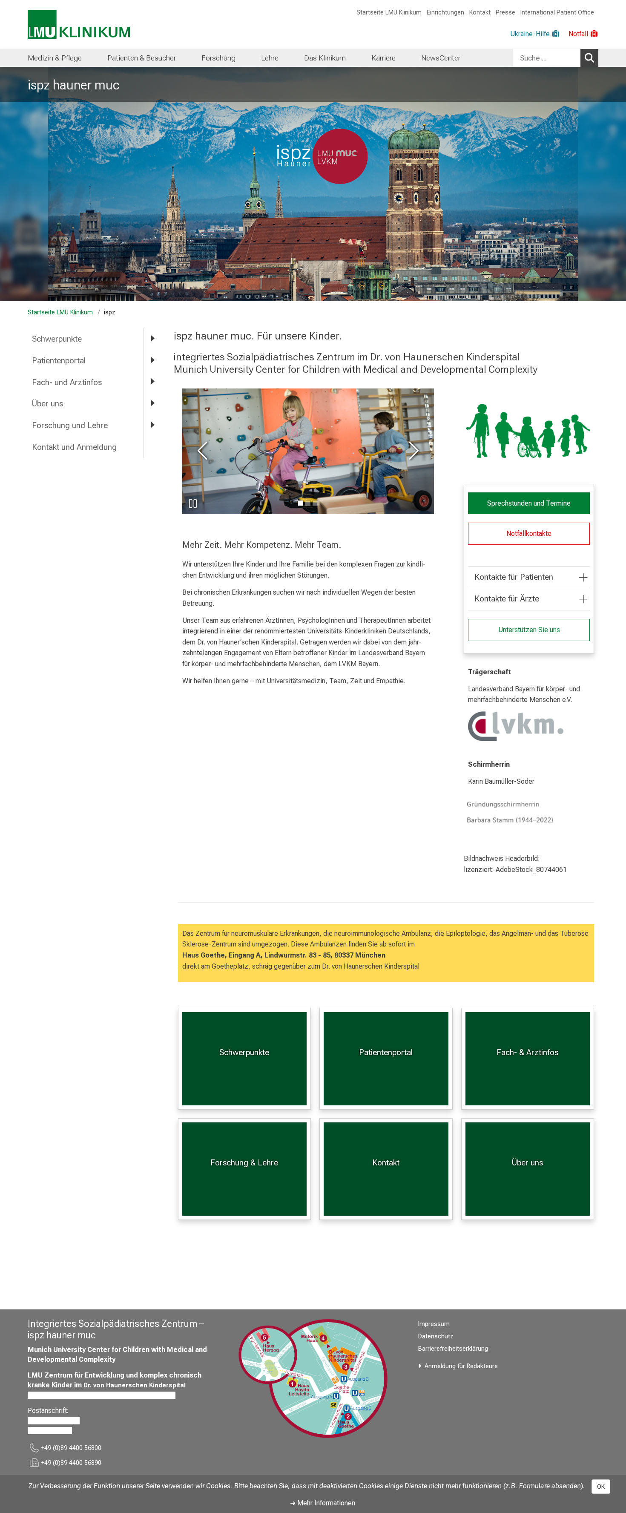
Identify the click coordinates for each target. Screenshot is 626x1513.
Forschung (218, 58)
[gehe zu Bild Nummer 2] (315, 503)
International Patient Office (557, 12)
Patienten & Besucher (141, 58)
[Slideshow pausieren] (193, 503)
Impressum (434, 1324)
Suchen (589, 58)
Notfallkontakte (528, 533)
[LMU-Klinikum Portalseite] (79, 24)
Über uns (47, 403)
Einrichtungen (445, 12)
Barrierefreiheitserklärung (453, 1348)
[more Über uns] (152, 403)
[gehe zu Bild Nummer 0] (300, 503)
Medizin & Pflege (55, 58)
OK (601, 1486)
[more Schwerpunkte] (152, 338)
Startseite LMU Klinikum (389, 12)
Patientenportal (59, 360)
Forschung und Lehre (70, 425)
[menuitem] (55, 58)
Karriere (383, 58)
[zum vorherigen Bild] (204, 451)
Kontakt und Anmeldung (74, 447)
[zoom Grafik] (529, 431)
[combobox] (555, 58)
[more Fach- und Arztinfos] (152, 382)
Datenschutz (436, 1336)
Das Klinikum (325, 58)
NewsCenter (440, 58)
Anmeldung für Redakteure (461, 1366)
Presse (505, 12)
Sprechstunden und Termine (529, 503)
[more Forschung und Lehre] (152, 425)
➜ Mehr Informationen (322, 1503)
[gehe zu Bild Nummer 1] (307, 503)
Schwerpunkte (57, 339)
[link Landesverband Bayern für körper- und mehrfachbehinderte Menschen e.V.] (529, 726)
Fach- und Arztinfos (67, 382)
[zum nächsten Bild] (412, 451)
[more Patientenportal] (152, 360)
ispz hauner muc (73, 85)
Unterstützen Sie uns (529, 630)
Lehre (270, 58)
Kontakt (480, 12)
